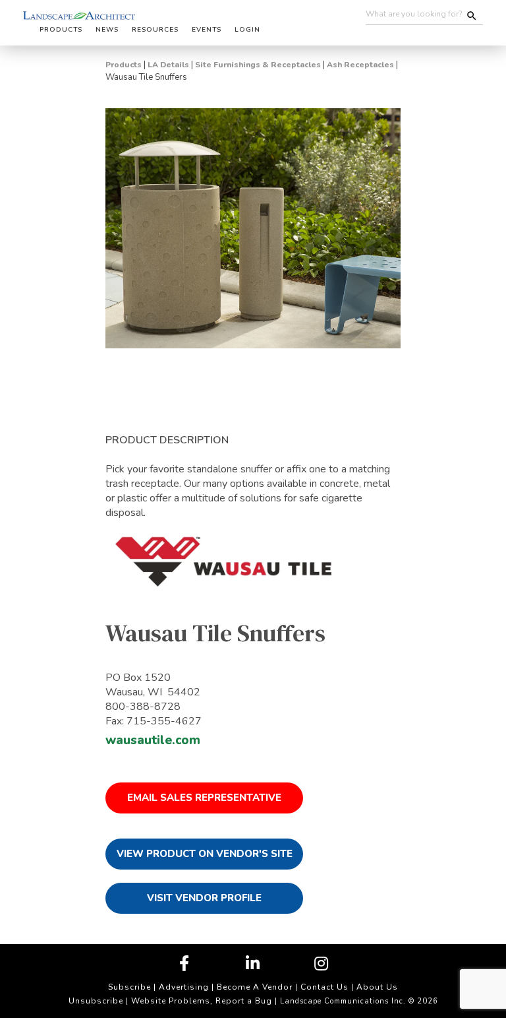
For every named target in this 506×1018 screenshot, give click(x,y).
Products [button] (61, 29)
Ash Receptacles (360, 64)
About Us (377, 987)
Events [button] (206, 29)
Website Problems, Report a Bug (201, 1001)
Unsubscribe (96, 1001)
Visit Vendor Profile (204, 898)
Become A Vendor (255, 987)
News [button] (107, 29)
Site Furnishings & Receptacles (258, 64)
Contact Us (324, 987)
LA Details (168, 64)
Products (123, 64)
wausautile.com (152, 740)
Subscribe (129, 987)
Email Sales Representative (204, 797)
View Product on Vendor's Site (205, 853)
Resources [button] (155, 29)
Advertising (184, 987)
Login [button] (247, 29)
